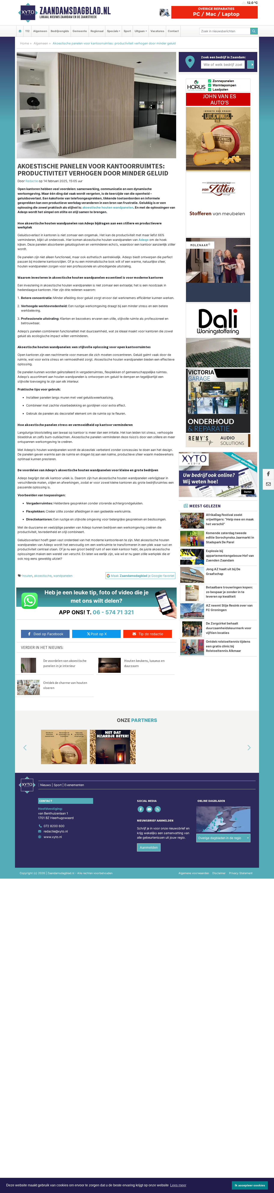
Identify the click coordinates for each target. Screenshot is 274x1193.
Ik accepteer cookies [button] (250, 1185)
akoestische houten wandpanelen (107, 207)
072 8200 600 (54, 826)
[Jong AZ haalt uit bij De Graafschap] (192, 575)
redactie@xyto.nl (56, 831)
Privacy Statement (241, 873)
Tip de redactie (150, 634)
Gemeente (80, 31)
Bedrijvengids (60, 31)
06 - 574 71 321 (113, 612)
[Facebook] (141, 809)
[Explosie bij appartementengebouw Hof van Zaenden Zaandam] (192, 557)
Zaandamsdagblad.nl (75, 11)
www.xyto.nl (53, 837)
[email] (268, 484)
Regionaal (97, 31)
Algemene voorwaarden (194, 873)
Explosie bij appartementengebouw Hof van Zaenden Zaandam (230, 555)
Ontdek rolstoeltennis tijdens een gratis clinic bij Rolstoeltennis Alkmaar (228, 646)
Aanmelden (149, 847)
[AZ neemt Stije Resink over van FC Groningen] (192, 611)
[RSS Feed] (158, 809)
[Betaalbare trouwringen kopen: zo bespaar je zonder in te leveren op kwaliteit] (192, 593)
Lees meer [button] (178, 1185)
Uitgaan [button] (140, 31)
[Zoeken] (254, 31)
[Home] (19, 31)
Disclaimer (219, 873)
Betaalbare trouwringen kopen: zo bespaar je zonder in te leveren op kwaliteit (229, 591)
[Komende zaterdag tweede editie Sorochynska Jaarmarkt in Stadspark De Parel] (192, 539)
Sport (127, 31)
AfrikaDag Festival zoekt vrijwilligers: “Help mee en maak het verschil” (230, 519)
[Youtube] (149, 809)
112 (27, 31)
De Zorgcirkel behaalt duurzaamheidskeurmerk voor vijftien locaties (228, 628)
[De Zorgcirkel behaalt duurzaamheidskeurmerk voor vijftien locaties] (192, 629)
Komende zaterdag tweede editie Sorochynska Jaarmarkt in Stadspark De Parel (230, 537)
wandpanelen (62, 575)
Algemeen (40, 31)
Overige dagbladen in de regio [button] (219, 838)
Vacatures (157, 31)
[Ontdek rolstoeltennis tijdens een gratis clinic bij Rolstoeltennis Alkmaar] (192, 647)
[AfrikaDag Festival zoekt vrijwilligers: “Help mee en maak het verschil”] (192, 521)
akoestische (43, 575)
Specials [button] (112, 31)
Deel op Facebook (48, 634)
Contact (173, 31)
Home (24, 43)
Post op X (99, 634)
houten (27, 575)
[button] (20, 747)
